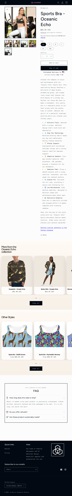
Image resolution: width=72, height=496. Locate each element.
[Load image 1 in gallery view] (8, 43)
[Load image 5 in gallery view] (8, 51)
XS (43, 44)
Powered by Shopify (23, 492)
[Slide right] (40, 298)
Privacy (7, 453)
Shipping (43, 32)
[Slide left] (32, 298)
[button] (6, 3)
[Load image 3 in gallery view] (24, 43)
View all (36, 303)
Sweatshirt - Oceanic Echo (17, 289)
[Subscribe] (36, 469)
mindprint (13, 492)
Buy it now (54, 68)
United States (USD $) (14, 485)
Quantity (44, 52)
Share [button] (45, 235)
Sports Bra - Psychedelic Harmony (49, 354)
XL (43, 48)
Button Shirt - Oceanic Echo (49, 289)
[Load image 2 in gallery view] (16, 43)
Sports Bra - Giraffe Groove (17, 354)
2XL (50, 48)
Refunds (7, 448)
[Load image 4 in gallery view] (32, 43)
